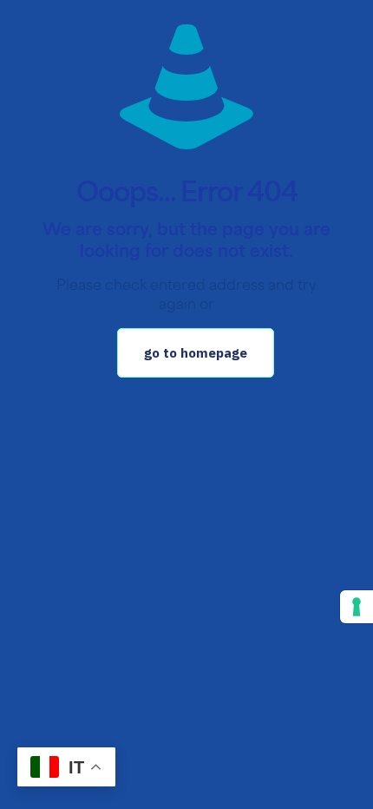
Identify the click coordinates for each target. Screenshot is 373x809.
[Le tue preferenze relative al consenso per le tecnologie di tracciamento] (356, 606)
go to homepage (195, 353)
